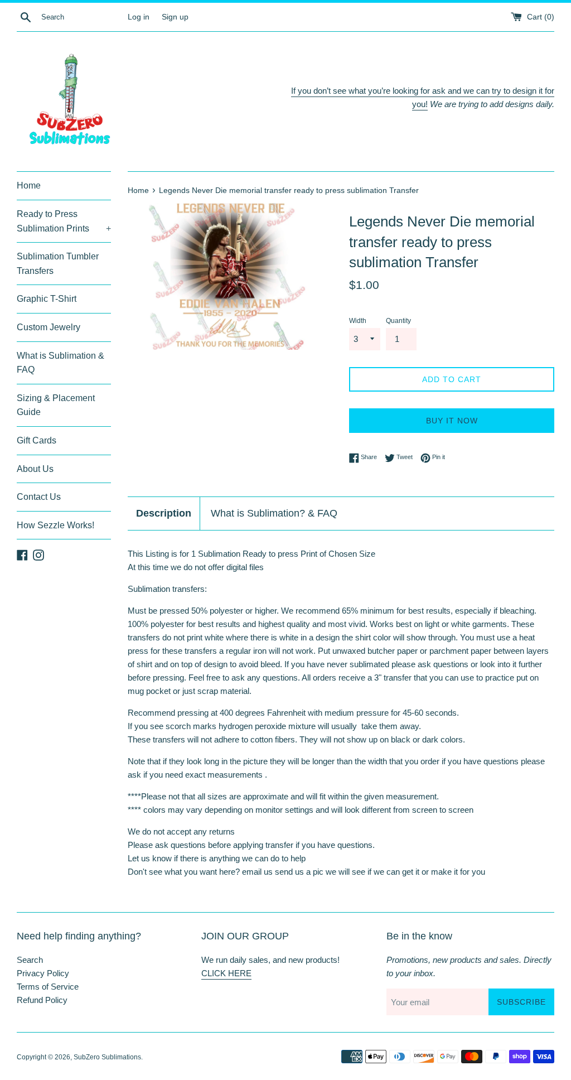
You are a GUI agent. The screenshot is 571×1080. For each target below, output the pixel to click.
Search (30, 960)
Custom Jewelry (48, 327)
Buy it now (452, 420)
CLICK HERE (226, 973)
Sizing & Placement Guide (56, 405)
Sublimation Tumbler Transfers (58, 264)
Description (163, 513)
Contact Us (39, 497)
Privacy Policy (43, 973)
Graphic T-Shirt (46, 298)
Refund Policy (42, 1000)
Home (29, 185)
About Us (35, 469)
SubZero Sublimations (107, 1057)
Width (357, 321)
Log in (138, 17)
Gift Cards (36, 440)
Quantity (398, 321)
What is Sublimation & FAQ (60, 363)
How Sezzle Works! (55, 525)
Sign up (175, 17)
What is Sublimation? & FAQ (274, 513)
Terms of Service (48, 986)
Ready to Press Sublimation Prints (64, 221)
